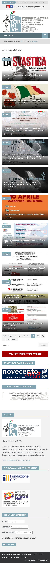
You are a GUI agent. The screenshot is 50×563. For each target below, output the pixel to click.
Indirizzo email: (8, 532)
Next (14, 339)
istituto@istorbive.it (36, 7)
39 (28, 336)
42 (43, 336)
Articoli (26, 41)
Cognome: (6, 527)
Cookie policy (30, 560)
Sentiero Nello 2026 (26, 2)
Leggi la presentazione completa (16, 460)
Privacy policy (42, 560)
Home (17, 41)
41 (38, 336)
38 (24, 336)
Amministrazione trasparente (25, 354)
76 (8, 339)
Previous (8, 336)
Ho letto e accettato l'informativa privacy (20, 538)
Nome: (4, 521)
